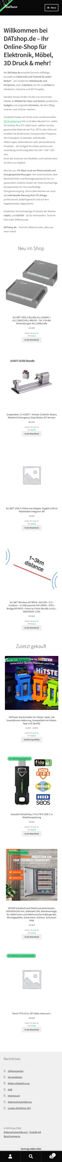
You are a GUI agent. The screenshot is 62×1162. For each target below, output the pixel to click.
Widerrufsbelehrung (19, 1083)
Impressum (14, 1095)
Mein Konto (10, 1156)
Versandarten (15, 1077)
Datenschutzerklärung (20, 1101)
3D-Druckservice (12, 121)
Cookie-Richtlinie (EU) (19, 1108)
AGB (10, 1089)
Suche (31, 1156)
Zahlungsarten (16, 1071)
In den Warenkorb (31, 340)
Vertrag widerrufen (31, 1148)
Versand (33, 336)
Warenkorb (47, 1153)
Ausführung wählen (32, 739)
